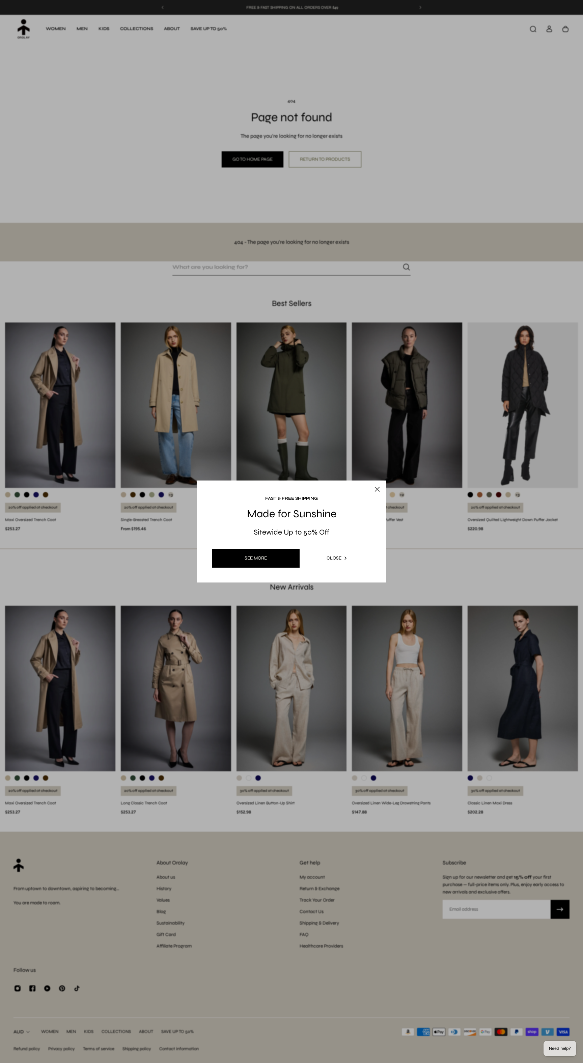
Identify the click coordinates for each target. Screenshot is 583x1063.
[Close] (370, 473)
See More (256, 558)
